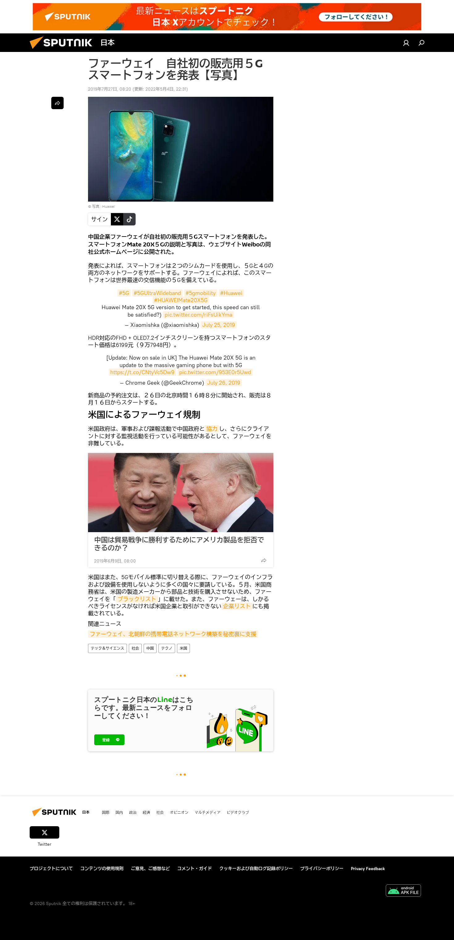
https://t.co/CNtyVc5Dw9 (142, 372)
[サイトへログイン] (406, 42)
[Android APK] (403, 891)
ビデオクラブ (238, 812)
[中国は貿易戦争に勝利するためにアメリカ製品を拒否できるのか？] (180, 492)
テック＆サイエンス (107, 648)
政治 (133, 812)
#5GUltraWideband (157, 293)
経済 (146, 812)
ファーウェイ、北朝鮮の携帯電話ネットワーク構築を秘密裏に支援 (173, 634)
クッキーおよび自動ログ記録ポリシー (256, 868)
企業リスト (237, 606)
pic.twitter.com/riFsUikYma (198, 314)
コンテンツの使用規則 (102, 868)
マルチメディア (208, 812)
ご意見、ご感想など (150, 868)
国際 (105, 812)
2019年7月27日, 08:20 (109, 89)
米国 (183, 648)
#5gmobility (201, 293)
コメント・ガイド (194, 868)
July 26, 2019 (223, 382)
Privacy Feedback (368, 868)
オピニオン (179, 812)
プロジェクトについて (51, 868)
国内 (119, 812)
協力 (211, 428)
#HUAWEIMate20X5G (181, 300)
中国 (150, 648)
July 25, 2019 (218, 324)
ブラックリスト (136, 599)
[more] (264, 560)
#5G (124, 293)
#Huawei (231, 293)
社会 (135, 648)
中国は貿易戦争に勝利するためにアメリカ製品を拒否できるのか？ (179, 544)
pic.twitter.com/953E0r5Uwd (215, 372)
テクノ (166, 648)
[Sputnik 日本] (63, 50)
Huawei (108, 206)
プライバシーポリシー (321, 868)
